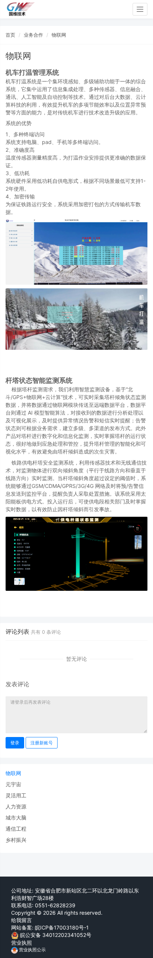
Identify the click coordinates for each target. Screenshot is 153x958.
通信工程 (16, 828)
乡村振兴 (16, 840)
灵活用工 (16, 795)
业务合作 (33, 35)
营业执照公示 (32, 949)
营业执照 (21, 942)
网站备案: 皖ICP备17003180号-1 (50, 927)
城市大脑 (16, 817)
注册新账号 (41, 743)
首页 (10, 35)
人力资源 (16, 806)
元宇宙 (13, 784)
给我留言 (21, 920)
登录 (14, 743)
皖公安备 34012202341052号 (55, 935)
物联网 (59, 35)
